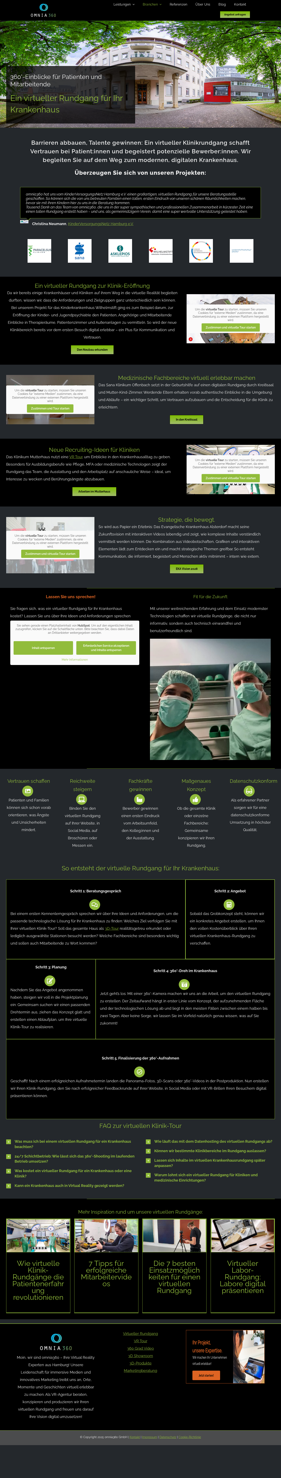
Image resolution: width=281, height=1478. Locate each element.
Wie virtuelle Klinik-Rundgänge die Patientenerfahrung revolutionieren (38, 1280)
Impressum (149, 1437)
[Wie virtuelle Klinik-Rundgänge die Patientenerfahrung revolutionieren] (38, 1235)
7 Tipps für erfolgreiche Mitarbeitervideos (106, 1273)
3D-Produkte (140, 1363)
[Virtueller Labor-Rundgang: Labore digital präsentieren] (242, 1235)
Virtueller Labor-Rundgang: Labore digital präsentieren (243, 1277)
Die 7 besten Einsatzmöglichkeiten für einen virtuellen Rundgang (174, 1277)
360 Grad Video (140, 1348)
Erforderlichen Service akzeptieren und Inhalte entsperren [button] (106, 648)
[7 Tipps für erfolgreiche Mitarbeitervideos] (106, 1235)
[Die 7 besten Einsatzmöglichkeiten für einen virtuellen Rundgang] (174, 1235)
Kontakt (135, 1437)
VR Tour (75, 457)
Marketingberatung (140, 1370)
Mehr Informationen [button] (75, 659)
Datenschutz (167, 1437)
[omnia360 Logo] (43, 5)
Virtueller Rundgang (140, 1333)
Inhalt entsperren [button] (43, 648)
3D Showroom (140, 1356)
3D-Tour (112, 928)
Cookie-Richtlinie (190, 1437)
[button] (70, 1144)
